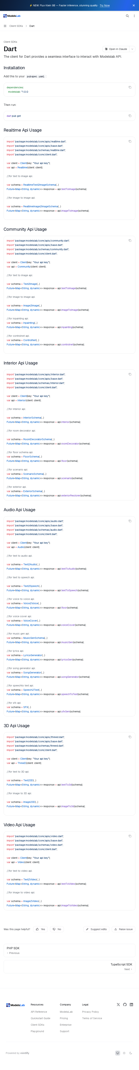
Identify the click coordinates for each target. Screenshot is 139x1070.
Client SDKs (10, 41)
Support (64, 1031)
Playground (37, 1031)
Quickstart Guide (40, 1018)
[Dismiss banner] (133, 5)
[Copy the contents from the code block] (130, 87)
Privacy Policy (90, 1011)
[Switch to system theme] (117, 1053)
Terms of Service (92, 1018)
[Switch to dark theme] (130, 1053)
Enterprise (65, 1024)
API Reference (39, 1011)
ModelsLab (66, 1011)
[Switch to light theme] (124, 1053)
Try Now (105, 5)
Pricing (64, 1018)
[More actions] (134, 15)
